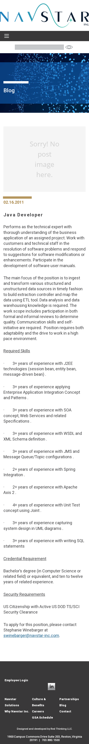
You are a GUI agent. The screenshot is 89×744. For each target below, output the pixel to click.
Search (69, 47)
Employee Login (16, 680)
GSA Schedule (42, 717)
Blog (62, 705)
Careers (38, 711)
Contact (65, 711)
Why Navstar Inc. (17, 711)
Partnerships (69, 699)
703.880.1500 (51, 740)
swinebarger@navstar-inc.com (31, 635)
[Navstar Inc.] (44, 15)
